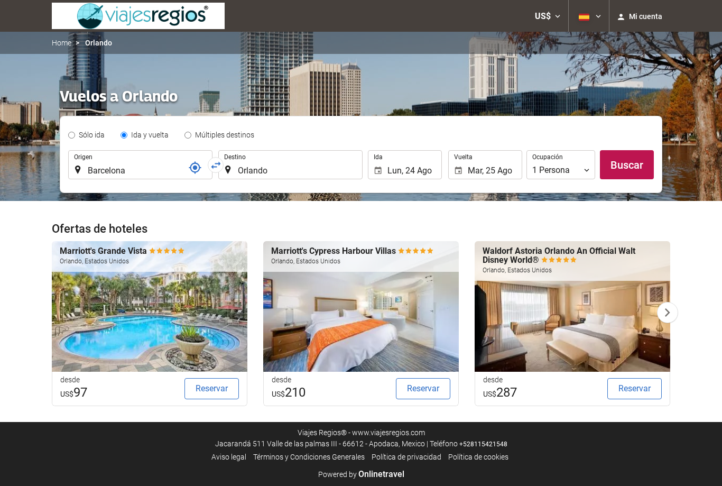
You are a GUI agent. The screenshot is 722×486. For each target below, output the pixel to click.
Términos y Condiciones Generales (309, 457)
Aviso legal (228, 457)
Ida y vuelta (150, 135)
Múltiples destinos (224, 135)
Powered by (361, 474)
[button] (547, 16)
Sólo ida (92, 135)
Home (61, 43)
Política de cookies (478, 457)
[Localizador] (195, 168)
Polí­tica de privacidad (406, 457)
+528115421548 (483, 444)
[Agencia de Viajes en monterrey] (138, 16)
